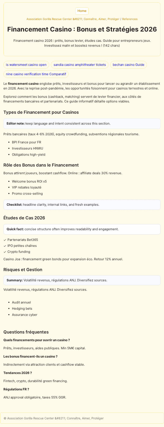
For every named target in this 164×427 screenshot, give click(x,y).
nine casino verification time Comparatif (36, 74)
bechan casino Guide (128, 65)
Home (82, 11)
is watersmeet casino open (26, 65)
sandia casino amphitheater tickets (80, 65)
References (130, 19)
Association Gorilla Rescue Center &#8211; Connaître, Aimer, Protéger (72, 19)
